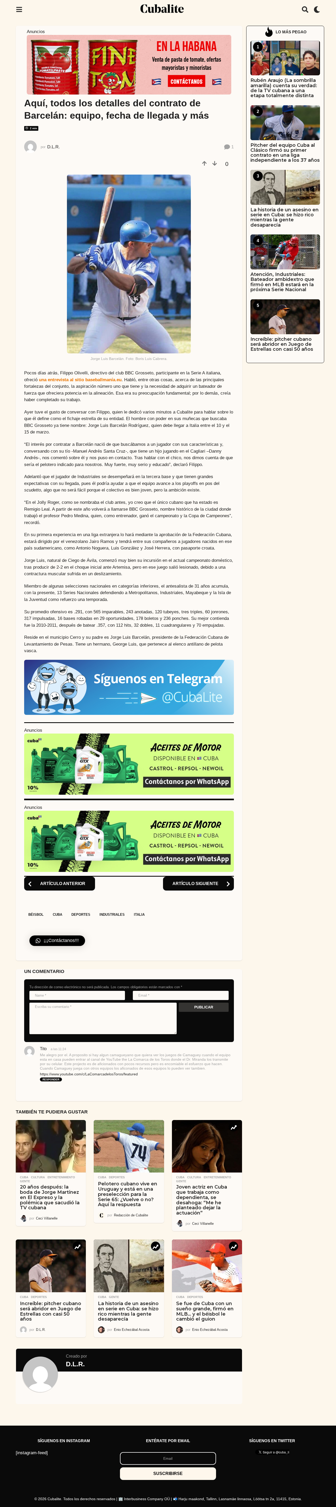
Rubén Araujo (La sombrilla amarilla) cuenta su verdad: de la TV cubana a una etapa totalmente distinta (283, 87)
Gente (25, 1181)
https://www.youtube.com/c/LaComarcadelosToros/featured (89, 1074)
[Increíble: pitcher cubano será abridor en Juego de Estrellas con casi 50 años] (51, 1265)
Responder (51, 1079)
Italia (139, 915)
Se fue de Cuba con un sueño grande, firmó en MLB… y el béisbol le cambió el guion (205, 1311)
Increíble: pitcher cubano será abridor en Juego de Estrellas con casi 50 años (50, 1311)
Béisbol (36, 915)
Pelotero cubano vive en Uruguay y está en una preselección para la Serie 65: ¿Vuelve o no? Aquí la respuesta (127, 1194)
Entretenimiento (61, 1177)
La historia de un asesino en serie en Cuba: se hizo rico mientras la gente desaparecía (128, 1311)
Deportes (80, 915)
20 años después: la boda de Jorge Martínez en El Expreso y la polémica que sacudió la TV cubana (50, 1197)
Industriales (112, 915)
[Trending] (233, 1126)
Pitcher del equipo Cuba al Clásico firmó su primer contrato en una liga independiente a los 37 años (285, 152)
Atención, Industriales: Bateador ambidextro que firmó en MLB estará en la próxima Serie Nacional (282, 281)
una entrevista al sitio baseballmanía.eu (80, 379)
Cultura (38, 1177)
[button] (19, 9)
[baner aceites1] (129, 763)
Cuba (57, 915)
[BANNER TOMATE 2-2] (129, 64)
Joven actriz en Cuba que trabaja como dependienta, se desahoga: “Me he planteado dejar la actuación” (201, 1200)
